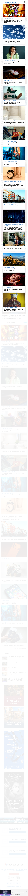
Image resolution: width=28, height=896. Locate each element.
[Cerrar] (26, 891)
